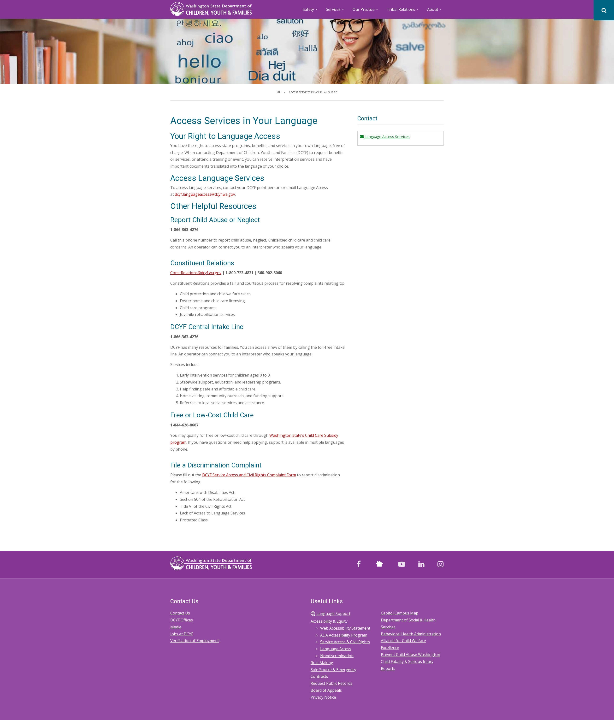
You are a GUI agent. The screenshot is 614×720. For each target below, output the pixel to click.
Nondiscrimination (337, 655)
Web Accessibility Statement (345, 628)
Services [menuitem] (335, 11)
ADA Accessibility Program (343, 635)
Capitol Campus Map (399, 613)
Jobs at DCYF (181, 634)
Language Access (335, 648)
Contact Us (180, 613)
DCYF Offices (181, 620)
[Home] (211, 8)
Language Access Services (386, 136)
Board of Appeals (326, 690)
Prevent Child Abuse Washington (410, 654)
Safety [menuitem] (310, 11)
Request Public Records (331, 683)
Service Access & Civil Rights (345, 641)
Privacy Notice (323, 697)
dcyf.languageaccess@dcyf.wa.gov (205, 194)
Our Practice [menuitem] (366, 11)
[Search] (604, 10)
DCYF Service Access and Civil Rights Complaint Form (249, 475)
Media (175, 627)
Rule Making (322, 662)
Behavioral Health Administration (411, 634)
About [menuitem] (434, 11)
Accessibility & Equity (329, 621)
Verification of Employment (194, 640)
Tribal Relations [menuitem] (403, 11)
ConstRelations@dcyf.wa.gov (195, 272)
